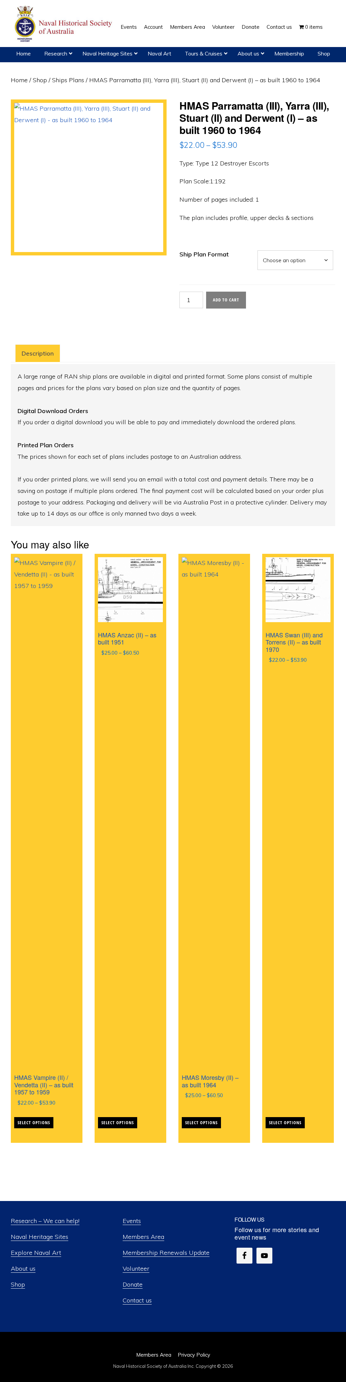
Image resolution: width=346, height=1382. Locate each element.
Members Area (143, 1237)
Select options (34, 1122)
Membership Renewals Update (166, 1252)
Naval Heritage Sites (39, 1237)
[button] (329, 22)
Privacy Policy (194, 1355)
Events (132, 1221)
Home (19, 80)
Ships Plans (68, 80)
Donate (133, 1284)
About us (23, 1268)
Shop (40, 80)
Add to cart (226, 300)
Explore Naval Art (36, 1252)
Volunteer (136, 1268)
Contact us (137, 1300)
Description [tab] (38, 353)
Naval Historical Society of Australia (64, 24)
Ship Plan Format (204, 254)
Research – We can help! (45, 1221)
